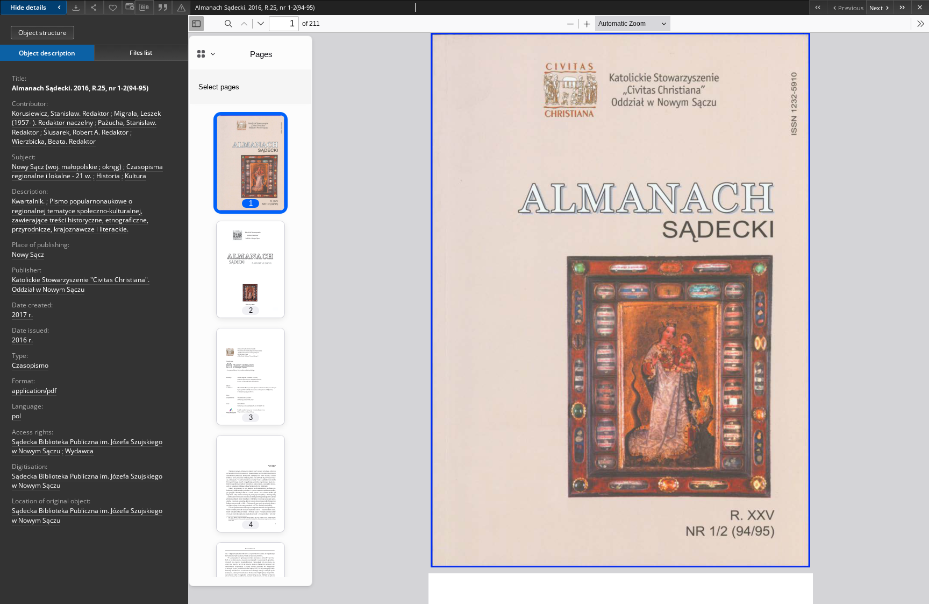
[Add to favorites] (113, 7)
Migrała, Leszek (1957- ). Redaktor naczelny (86, 118)
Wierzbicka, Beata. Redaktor (54, 141)
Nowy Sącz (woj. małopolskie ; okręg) (67, 166)
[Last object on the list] (902, 7)
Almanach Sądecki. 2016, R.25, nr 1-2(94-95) (80, 88)
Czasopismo (30, 365)
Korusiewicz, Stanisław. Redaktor (60, 113)
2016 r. (22, 340)
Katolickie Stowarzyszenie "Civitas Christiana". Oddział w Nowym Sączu (80, 284)
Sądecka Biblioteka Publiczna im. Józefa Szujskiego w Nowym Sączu (87, 481)
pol (16, 415)
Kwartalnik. (28, 201)
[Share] (94, 7)
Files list (141, 52)
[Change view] (128, 7)
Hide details (28, 7)
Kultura (135, 175)
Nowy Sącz (28, 254)
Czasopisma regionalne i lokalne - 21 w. (87, 171)
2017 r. (22, 314)
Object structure (42, 32)
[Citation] (163, 7)
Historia (108, 175)
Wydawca (79, 450)
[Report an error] (181, 7)
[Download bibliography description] (144, 7)
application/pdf (34, 390)
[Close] (920, 7)
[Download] (76, 7)
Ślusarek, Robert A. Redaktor (86, 132)
